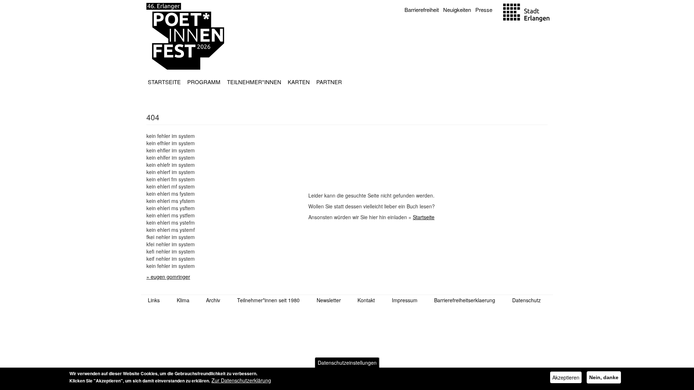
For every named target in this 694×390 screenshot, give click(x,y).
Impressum (404, 300)
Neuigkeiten (457, 9)
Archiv (213, 300)
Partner (329, 82)
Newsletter (329, 300)
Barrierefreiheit (421, 9)
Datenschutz (526, 300)
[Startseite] (185, 36)
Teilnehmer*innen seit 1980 (268, 300)
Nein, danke (603, 377)
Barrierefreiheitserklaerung (464, 300)
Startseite (164, 82)
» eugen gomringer (168, 276)
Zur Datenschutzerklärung (241, 380)
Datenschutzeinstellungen (347, 362)
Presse (483, 9)
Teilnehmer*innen (254, 82)
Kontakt (366, 300)
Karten (299, 82)
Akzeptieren (565, 377)
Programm (203, 82)
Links (154, 300)
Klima (183, 300)
